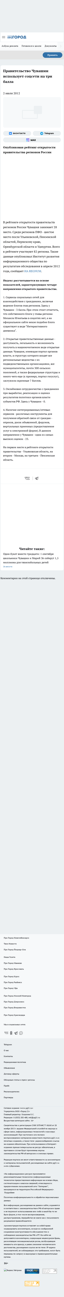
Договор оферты (11, 1074)
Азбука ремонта (10, 45)
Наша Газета (9, 957)
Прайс (7, 1085)
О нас (6, 1050)
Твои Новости (10, 943)
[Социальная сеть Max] (32, 139)
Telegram (8, 1044)
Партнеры (8, 1097)
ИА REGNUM (32, 271)
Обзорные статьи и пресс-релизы (19, 1080)
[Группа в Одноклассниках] (11, 1033)
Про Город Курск (11, 976)
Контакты (8, 1056)
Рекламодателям (11, 1091)
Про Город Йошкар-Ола (15, 949)
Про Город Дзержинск (14, 1001)
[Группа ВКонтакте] (17, 133)
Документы (51, 45)
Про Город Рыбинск (13, 982)
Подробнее (9, 1192)
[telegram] (37, 478)
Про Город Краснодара (14, 1015)
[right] (60, 46)
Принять (52, 55)
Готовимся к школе (32, 45)
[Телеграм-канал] (47, 133)
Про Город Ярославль (14, 969)
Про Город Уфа (11, 988)
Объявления (9, 1068)
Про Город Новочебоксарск (16, 938)
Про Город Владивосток (15, 1007)
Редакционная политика (15, 1062)
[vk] (27, 478)
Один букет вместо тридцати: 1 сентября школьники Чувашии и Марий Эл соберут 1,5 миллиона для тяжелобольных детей (31, 560)
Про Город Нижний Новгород (17, 996)
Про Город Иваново (13, 963)
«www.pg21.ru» (26, 1108)
